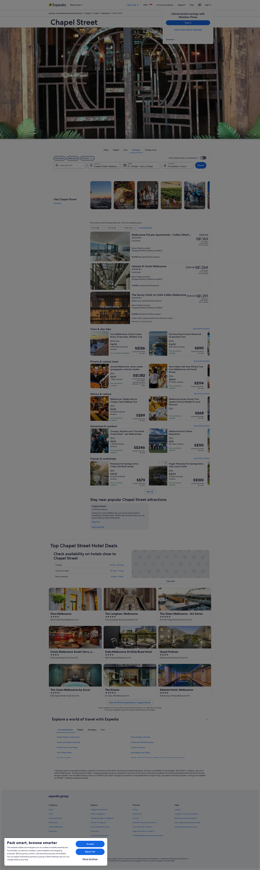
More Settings (90, 859)
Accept (90, 844)
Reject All (90, 851)
